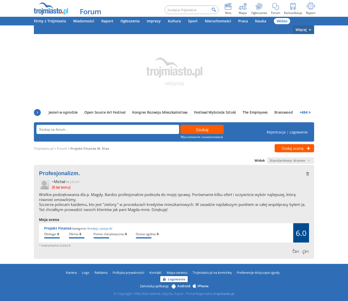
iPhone (202, 286)
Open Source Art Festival (105, 112)
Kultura (174, 21)
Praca (243, 21)
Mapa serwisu (177, 272)
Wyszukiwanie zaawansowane (202, 137)
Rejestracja (276, 132)
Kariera (71, 272)
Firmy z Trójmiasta (50, 21)
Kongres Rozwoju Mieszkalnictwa (160, 112)
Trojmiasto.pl (43, 148)
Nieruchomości (218, 21)
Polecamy (37, 112)
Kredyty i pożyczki (99, 228)
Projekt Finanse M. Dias (89, 148)
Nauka (260, 21)
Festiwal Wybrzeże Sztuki (215, 112)
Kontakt (155, 272)
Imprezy (154, 21)
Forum (90, 11)
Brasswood (283, 112)
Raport (107, 21)
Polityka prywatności (128, 272)
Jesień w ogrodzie (63, 112)
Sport (193, 21)
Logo (85, 272)
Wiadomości (83, 21)
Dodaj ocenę (292, 148)
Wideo (282, 21)
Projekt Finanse (58, 228)
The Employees (255, 112)
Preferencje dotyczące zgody (258, 272)
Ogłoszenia (130, 21)
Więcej (301, 29)
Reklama (101, 272)
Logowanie (299, 132)
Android (183, 286)
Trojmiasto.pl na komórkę (212, 272)
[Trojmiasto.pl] (50, 8)
